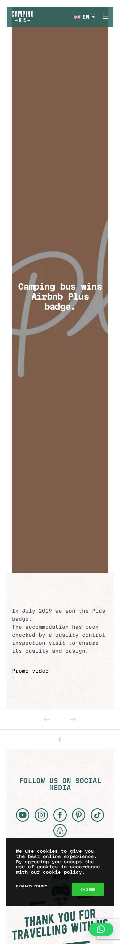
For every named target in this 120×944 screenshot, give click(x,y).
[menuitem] (85, 17)
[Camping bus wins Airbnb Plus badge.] (60, 739)
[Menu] (103, 17)
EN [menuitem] (86, 17)
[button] (101, 929)
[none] (85, 17)
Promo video (30, 671)
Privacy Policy (31, 886)
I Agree (88, 889)
